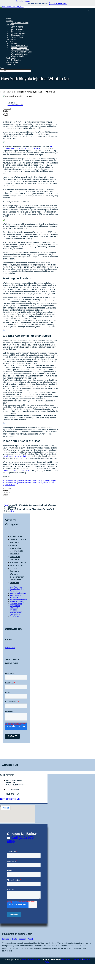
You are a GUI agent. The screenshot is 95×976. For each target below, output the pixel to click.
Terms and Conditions (71, 959)
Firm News (14, 582)
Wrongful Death (17, 56)
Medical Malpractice (18, 593)
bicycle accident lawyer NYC (15, 456)
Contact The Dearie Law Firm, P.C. (17, 471)
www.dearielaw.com (31, 959)
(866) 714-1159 (10, 648)
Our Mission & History (20, 23)
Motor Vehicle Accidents (15, 596)
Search (3, 68)
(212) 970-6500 (58, 3)
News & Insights (14, 92)
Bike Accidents (17, 536)
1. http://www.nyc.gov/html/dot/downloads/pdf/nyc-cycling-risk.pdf (29, 480)
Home (2, 92)
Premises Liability (18, 562)
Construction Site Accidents (17, 590)
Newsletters (15, 579)
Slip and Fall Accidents (15, 607)
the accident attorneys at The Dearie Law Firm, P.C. (27, 147)
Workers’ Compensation (16, 611)
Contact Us (10, 64)
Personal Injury (16, 565)
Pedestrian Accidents (18, 599)
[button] (30, 109)
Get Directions (10, 799)
